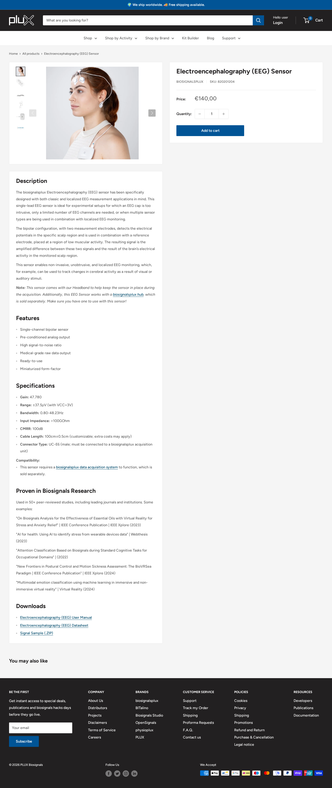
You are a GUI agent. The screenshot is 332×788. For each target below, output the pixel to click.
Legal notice (244, 744)
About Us (95, 700)
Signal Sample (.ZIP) (36, 633)
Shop (88, 38)
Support (229, 38)
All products (31, 54)
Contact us (192, 737)
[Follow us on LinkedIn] (134, 773)
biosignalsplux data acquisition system (87, 467)
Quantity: (184, 114)
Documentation (306, 715)
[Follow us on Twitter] (117, 773)
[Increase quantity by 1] (223, 114)
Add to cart (210, 130)
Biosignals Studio (149, 715)
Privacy (240, 708)
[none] (20, 71)
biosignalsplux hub (128, 294)
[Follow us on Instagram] (126, 773)
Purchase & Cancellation (254, 737)
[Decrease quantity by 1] (199, 114)
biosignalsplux (189, 82)
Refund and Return (249, 730)
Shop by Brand (157, 38)
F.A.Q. (188, 730)
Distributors (97, 708)
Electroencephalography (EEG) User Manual (56, 617)
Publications (303, 708)
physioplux (144, 730)
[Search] (258, 20)
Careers (94, 737)
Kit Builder (190, 38)
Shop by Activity (118, 38)
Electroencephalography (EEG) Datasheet (54, 625)
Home (13, 54)
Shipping (190, 715)
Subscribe (24, 741)
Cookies (240, 700)
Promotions (243, 722)
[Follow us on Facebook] (108, 773)
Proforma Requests (198, 722)
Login (278, 22)
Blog (210, 38)
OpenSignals (146, 722)
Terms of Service (102, 730)
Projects (94, 715)
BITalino (142, 708)
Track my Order (195, 708)
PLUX (140, 737)
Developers (303, 700)
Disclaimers (97, 722)
